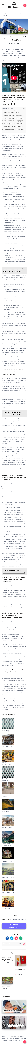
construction (13, 919)
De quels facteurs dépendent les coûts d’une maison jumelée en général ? (13, 120)
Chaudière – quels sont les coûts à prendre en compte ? (7, 959)
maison (19, 919)
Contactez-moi (12, 1040)
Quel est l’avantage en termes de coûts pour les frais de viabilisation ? (13, 124)
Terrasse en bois (6, 986)
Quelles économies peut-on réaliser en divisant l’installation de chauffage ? (13, 127)
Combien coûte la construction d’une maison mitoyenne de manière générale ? (14, 117)
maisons (23, 919)
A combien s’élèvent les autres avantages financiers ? (14, 130)
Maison (8, 12)
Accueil (3, 12)
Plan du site (21, 1040)
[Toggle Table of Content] (23, 108)
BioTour (13, 7)
